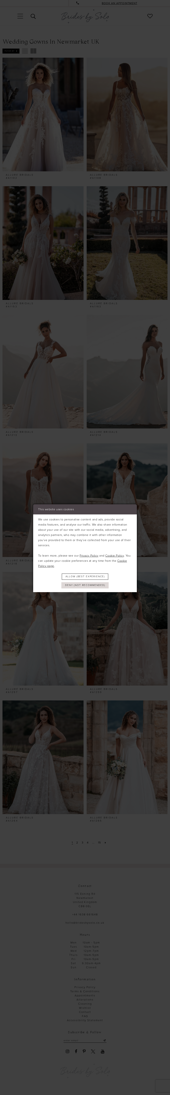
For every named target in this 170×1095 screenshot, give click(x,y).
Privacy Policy (89, 555)
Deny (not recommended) (85, 585)
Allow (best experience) (85, 576)
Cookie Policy (114, 555)
